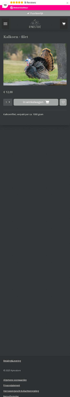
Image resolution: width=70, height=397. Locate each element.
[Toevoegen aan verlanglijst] (63, 102)
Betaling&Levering (12, 360)
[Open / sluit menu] (5, 24)
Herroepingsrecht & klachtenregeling (21, 391)
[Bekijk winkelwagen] (63, 24)
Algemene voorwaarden (15, 380)
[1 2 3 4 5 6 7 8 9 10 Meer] (7, 102)
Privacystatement (11, 385)
